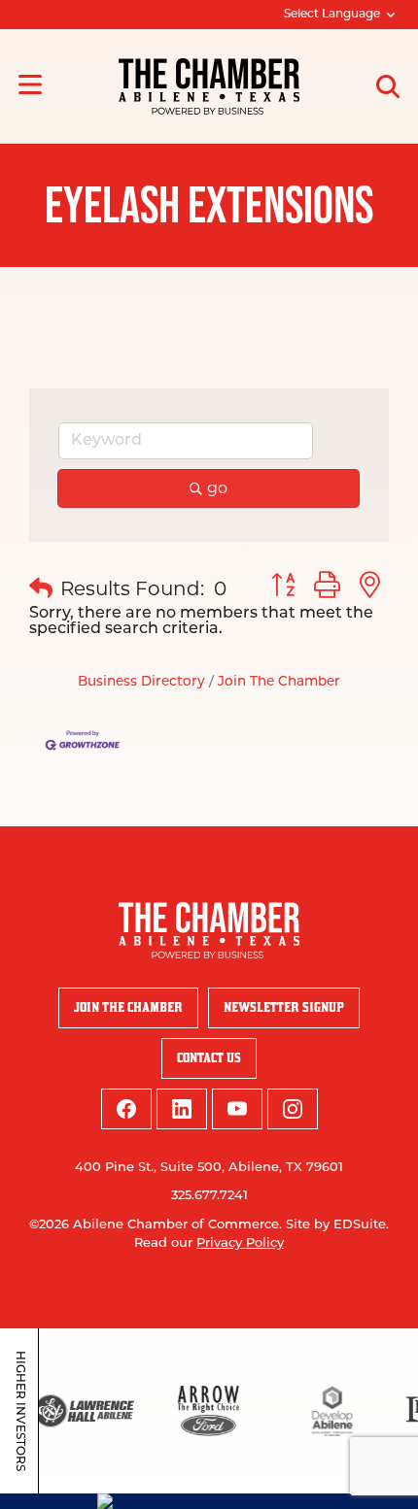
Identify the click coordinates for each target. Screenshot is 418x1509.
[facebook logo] (126, 1109)
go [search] (217, 488)
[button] (40, 588)
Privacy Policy (240, 1243)
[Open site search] (387, 86)
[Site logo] (209, 86)
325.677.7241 (209, 1196)
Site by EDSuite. (337, 1225)
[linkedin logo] (182, 1109)
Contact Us (209, 1058)
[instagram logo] (292, 1109)
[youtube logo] (237, 1109)
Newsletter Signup (284, 1007)
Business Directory (141, 682)
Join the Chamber (128, 1007)
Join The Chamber (279, 682)
